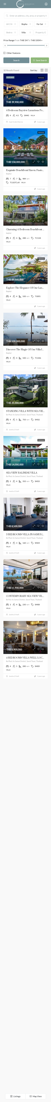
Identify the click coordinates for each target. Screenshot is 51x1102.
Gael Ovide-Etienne (16, 122)
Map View (37, 1096)
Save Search (41, 60)
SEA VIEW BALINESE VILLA (21, 472)
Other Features (13, 53)
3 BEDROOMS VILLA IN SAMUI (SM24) (28, 534)
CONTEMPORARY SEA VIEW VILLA (26, 596)
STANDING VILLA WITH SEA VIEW (25, 411)
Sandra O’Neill (14, 430)
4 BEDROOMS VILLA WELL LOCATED (27, 657)
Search (16, 60)
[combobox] (11, 24)
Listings (17, 1096)
